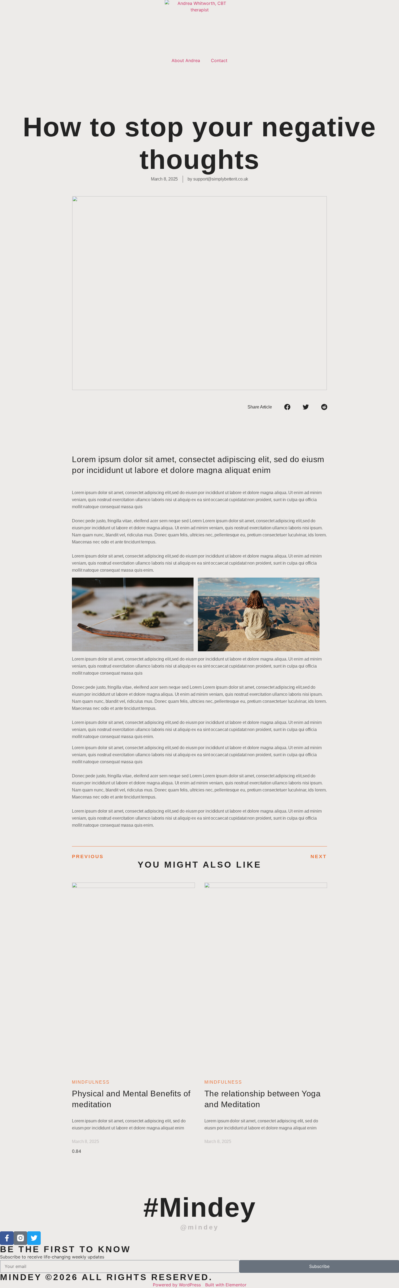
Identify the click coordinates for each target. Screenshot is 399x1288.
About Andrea (186, 60)
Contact (219, 60)
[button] (287, 407)
